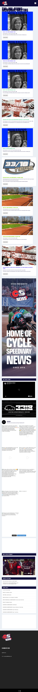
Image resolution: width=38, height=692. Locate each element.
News (18, 150)
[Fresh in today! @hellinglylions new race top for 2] (10, 457)
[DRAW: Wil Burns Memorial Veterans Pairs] (17, 196)
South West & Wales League (13, 180)
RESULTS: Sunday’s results (7, 592)
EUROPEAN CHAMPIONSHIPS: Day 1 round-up (10, 612)
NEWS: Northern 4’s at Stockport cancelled (10, 597)
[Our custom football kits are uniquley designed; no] (27, 435)
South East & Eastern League (6, 180)
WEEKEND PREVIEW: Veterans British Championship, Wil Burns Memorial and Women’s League (18, 268)
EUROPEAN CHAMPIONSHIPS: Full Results (10, 604)
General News (13, 33)
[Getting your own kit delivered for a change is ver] (10, 523)
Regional (30, 121)
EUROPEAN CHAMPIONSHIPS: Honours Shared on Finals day (13, 607)
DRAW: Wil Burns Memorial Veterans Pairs (10, 207)
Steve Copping (5, 33)
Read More (5, 37)
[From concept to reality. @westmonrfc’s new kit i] (27, 457)
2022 (11, 33)
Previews (28, 121)
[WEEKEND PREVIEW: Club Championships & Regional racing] (19, 166)
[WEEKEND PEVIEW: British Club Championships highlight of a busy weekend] (18, 108)
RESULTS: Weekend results (7, 602)
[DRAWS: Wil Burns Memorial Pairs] (17, 137)
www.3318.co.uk (4, 652)
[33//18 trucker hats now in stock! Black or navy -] (27, 479)
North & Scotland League (24, 121)
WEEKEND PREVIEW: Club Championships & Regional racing (13, 177)
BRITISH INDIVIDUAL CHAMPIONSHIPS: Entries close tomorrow (13, 599)
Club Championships (14, 121)
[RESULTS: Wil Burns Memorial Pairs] (17, 21)
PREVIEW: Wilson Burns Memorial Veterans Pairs (11, 236)
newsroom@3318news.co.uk (13, 582)
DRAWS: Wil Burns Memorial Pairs (9, 148)
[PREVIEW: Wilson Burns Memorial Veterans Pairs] (17, 225)
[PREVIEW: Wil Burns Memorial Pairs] (17, 50)
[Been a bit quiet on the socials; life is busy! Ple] (10, 501)
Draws (13, 150)
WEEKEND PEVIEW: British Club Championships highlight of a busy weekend (16, 119)
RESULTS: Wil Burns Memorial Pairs (9, 32)
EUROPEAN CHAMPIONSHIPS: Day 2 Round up (10, 609)
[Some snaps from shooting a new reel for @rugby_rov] (10, 435)
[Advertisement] (19, 545)
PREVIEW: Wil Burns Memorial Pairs (9, 61)
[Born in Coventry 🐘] (27, 501)
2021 (11, 91)
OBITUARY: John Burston (7, 594)
